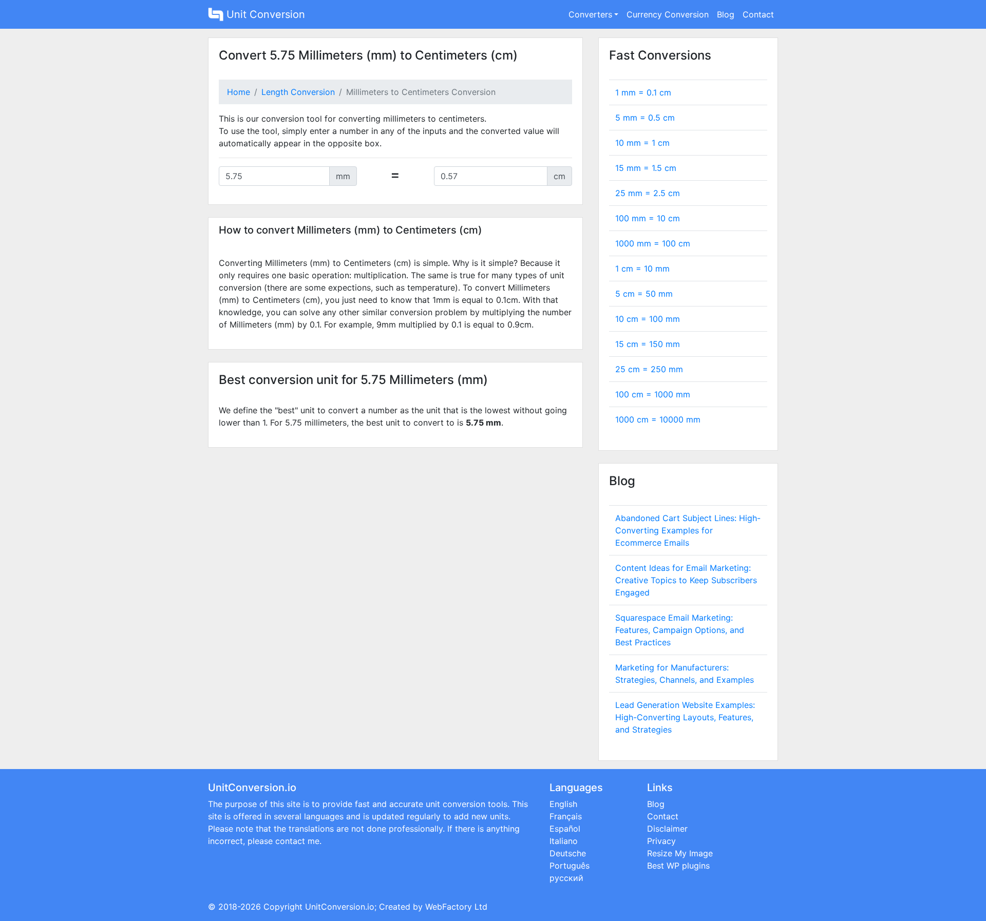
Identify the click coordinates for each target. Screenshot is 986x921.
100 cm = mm (652, 394)
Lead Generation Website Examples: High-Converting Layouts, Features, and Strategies (685, 717)
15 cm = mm (647, 344)
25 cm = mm (649, 369)
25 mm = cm (647, 193)
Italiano (563, 841)
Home (238, 92)
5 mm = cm (645, 117)
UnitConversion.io (339, 906)
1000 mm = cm (652, 243)
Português (569, 865)
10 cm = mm (647, 319)
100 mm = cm (647, 218)
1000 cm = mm (657, 419)
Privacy (661, 841)
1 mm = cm (643, 92)
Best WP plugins (678, 865)
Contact (758, 14)
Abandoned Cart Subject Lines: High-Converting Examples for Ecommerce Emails (688, 530)
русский (566, 878)
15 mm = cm (645, 168)
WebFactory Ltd (456, 906)
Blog (725, 14)
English (563, 804)
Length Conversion (298, 92)
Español (564, 828)
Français (565, 816)
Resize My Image (680, 853)
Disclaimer (667, 828)
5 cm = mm (644, 294)
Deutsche (567, 853)
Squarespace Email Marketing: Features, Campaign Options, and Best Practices (679, 629)
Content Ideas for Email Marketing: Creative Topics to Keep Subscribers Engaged (686, 580)
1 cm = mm (642, 268)
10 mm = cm (642, 143)
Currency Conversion (668, 14)
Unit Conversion (264, 14)
